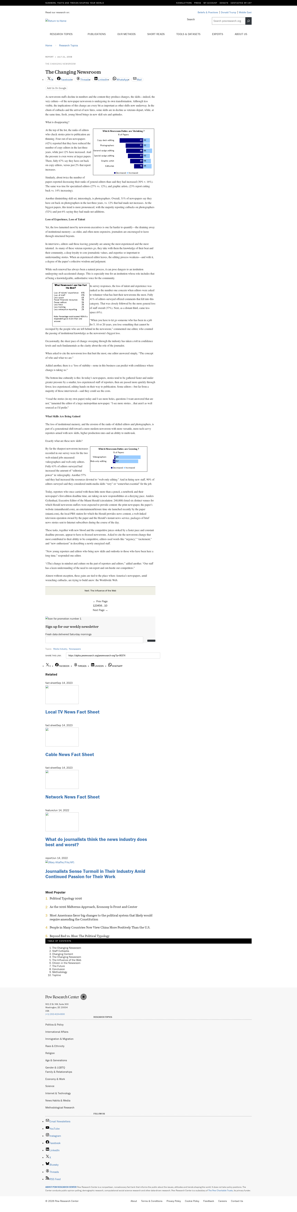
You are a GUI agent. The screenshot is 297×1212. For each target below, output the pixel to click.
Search (191, 19)
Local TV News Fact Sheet (72, 712)
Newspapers (75, 648)
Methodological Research (59, 1107)
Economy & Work (55, 1079)
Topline (56, 975)
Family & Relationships (58, 1071)
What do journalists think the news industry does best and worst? (96, 841)
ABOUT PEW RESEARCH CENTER (61, 1187)
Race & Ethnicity (54, 1046)
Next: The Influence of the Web (100, 590)
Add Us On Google (56, 88)
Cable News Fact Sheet (69, 754)
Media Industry (60, 648)
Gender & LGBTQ (55, 1067)
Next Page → (100, 610)
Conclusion (58, 969)
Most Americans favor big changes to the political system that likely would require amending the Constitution (101, 917)
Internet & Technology (58, 1093)
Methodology (59, 972)
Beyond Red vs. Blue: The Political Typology (79, 936)
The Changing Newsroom (60, 63)
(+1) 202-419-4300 (55, 1014)
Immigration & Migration (59, 1038)
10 (105, 605)
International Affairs (56, 1031)
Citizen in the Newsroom (66, 963)
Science (49, 1086)
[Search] (248, 21)
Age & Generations (56, 1060)
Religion (50, 1053)
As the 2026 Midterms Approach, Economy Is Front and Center (93, 907)
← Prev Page (100, 601)
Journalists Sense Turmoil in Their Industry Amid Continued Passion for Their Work (95, 873)
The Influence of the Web (66, 960)
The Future (58, 966)
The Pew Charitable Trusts (220, 1190)
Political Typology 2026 (66, 898)
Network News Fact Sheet (72, 797)
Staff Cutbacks (60, 951)
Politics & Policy (54, 1024)
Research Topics (61, 34)
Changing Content (62, 954)
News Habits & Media (57, 1100)
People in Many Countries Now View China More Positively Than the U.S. (100, 927)
